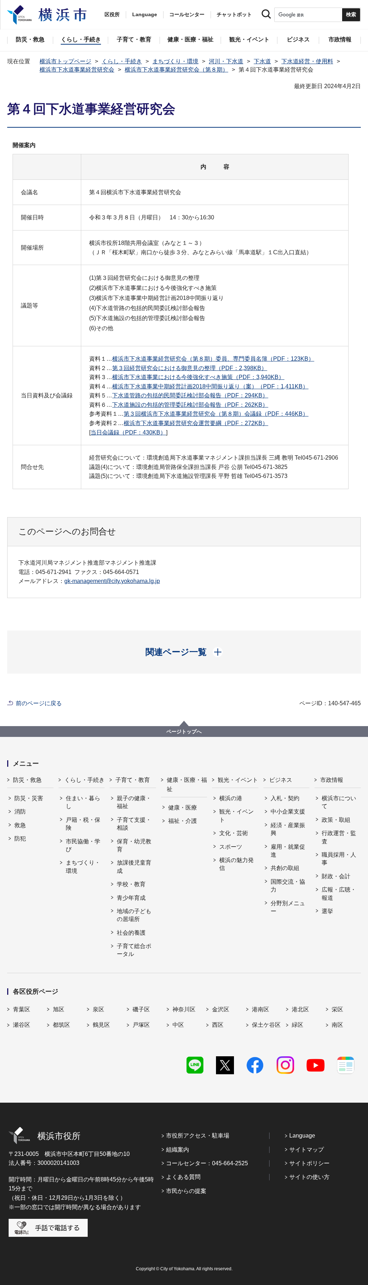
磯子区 (141, 1009)
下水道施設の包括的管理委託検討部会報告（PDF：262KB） (190, 405)
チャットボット (234, 14)
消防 (20, 811)
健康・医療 (182, 808)
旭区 (58, 1009)
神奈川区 (184, 1009)
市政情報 (331, 780)
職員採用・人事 (339, 859)
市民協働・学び (83, 845)
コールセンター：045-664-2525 (207, 1163)
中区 (178, 1025)
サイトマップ (306, 1150)
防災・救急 (27, 780)
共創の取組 (285, 868)
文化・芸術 (233, 833)
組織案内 (177, 1150)
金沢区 (220, 1009)
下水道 (262, 61)
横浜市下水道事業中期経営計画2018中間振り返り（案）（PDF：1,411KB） (210, 386)
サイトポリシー (309, 1163)
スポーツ (230, 847)
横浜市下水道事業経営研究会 (77, 70)
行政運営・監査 (339, 837)
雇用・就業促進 (288, 851)
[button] (184, 652)
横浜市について (339, 802)
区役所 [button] (112, 14)
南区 (337, 1025)
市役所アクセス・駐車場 (197, 1136)
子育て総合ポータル (134, 950)
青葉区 (21, 1009)
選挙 (327, 911)
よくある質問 (183, 1177)
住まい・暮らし (83, 802)
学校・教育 (131, 884)
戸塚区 (141, 1025)
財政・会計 (336, 876)
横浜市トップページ (65, 61)
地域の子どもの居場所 (134, 915)
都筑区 (61, 1025)
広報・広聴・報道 (339, 894)
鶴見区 (101, 1025)
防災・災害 (28, 798)
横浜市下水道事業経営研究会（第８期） (176, 70)
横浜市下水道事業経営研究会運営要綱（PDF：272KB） (196, 423)
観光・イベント (238, 780)
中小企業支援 (288, 811)
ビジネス (280, 780)
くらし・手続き (122, 61)
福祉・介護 (182, 821)
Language (302, 1136)
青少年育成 (131, 898)
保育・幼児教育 (134, 845)
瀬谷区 (21, 1025)
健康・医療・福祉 (187, 784)
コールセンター (186, 14)
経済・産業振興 (288, 829)
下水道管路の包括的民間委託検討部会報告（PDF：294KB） (190, 395)
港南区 (260, 1009)
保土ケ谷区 (266, 1025)
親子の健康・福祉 (134, 802)
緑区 (297, 1025)
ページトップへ (184, 731)
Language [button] (144, 14)
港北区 (300, 1009)
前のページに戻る (39, 703)
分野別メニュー (288, 907)
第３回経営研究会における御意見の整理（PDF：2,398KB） (189, 368)
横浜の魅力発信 (236, 864)
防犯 (20, 838)
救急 (20, 825)
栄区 (337, 1009)
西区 (218, 1025)
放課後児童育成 (134, 867)
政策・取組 (336, 820)
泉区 (98, 1009)
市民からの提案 (186, 1191)
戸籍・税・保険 (83, 824)
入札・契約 (285, 798)
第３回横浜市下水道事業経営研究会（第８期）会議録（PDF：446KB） (216, 414)
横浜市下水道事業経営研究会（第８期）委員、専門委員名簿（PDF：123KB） (213, 359)
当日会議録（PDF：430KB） (128, 432)
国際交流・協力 (288, 886)
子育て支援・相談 (134, 824)
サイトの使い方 (309, 1177)
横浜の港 (230, 798)
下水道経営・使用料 (307, 61)
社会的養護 (131, 933)
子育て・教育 (132, 780)
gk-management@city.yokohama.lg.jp (112, 581)
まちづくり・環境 (175, 61)
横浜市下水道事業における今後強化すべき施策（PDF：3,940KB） (198, 377)
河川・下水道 (226, 61)
